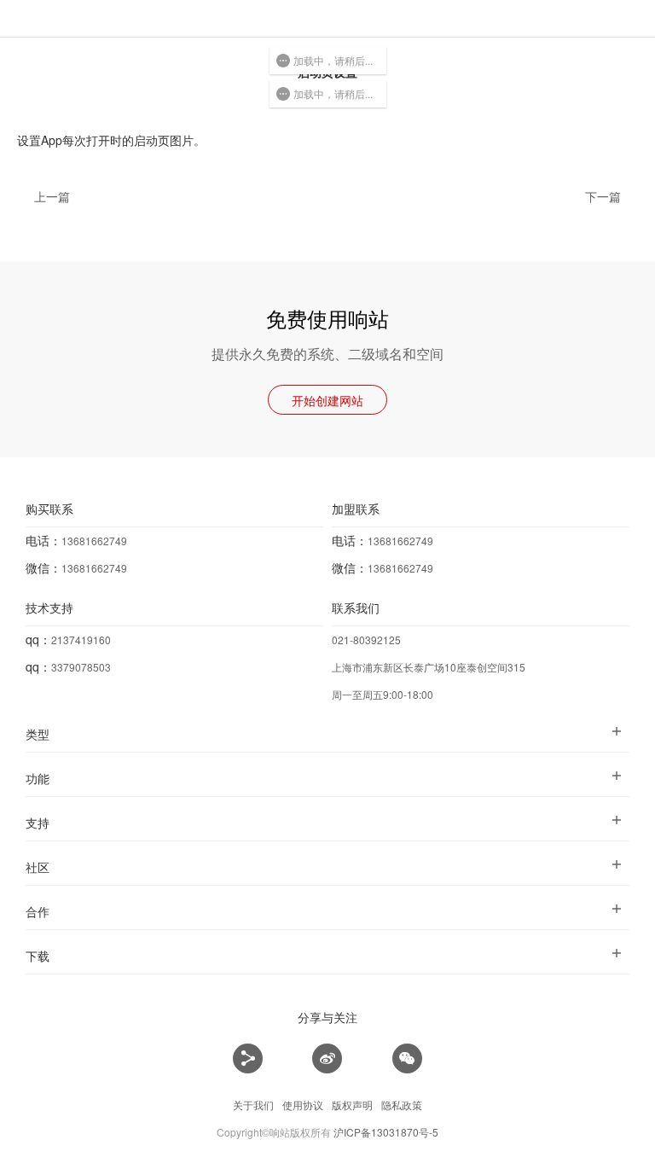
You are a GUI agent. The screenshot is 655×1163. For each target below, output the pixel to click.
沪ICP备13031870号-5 (385, 1132)
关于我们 (253, 1104)
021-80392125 (366, 639)
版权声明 (352, 1104)
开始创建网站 (327, 400)
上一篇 (52, 196)
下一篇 (603, 196)
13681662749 (94, 540)
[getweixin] (407, 1059)
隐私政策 (401, 1104)
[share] (247, 1059)
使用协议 (302, 1104)
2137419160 (81, 639)
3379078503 (81, 667)
